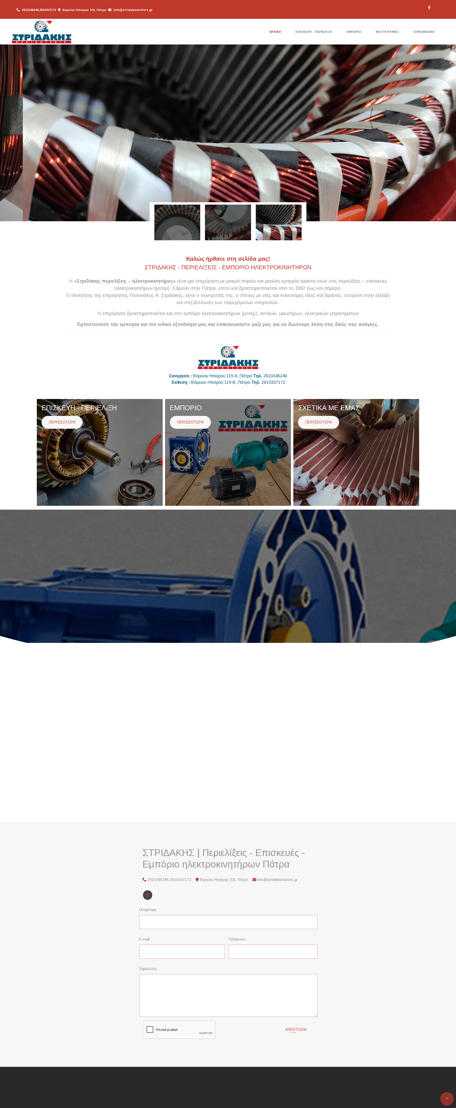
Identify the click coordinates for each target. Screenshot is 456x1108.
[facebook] (429, 7)
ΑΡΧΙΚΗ (275, 32)
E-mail (144, 939)
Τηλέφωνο (237, 939)
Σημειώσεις (148, 969)
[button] (34, 132)
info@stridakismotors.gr (133, 10)
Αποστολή (295, 1030)
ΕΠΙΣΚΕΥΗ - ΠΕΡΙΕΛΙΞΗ (313, 32)
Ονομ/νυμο (148, 910)
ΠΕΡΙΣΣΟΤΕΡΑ (62, 422)
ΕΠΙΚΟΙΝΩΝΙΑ (424, 32)
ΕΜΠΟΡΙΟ (353, 32)
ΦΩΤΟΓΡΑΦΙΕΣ (387, 32)
